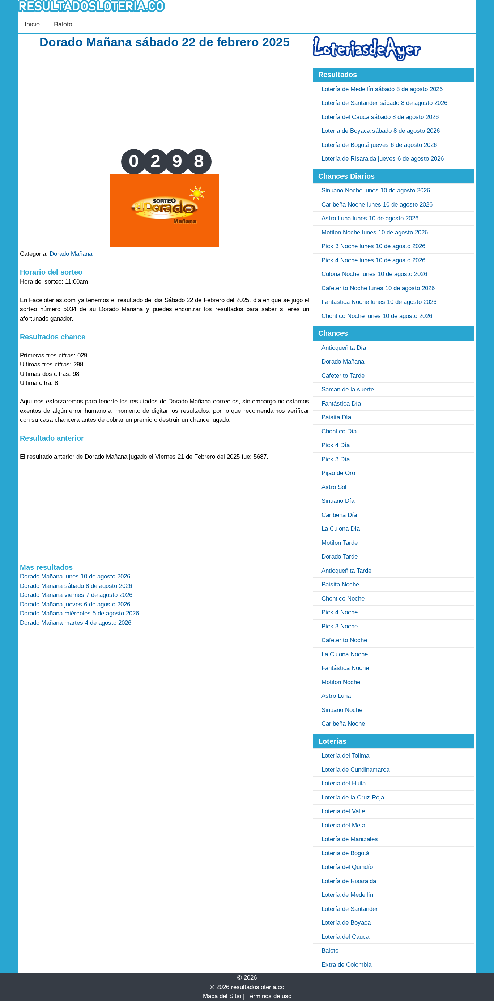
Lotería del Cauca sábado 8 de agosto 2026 (380, 117)
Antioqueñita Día (343, 347)
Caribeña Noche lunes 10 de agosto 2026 (377, 204)
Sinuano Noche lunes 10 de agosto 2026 (375, 190)
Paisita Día (336, 417)
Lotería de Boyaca (346, 922)
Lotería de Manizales (349, 839)
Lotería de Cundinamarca (355, 769)
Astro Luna (336, 695)
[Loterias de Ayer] (367, 59)
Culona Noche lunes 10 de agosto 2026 (374, 274)
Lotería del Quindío (347, 867)
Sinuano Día (337, 500)
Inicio (32, 24)
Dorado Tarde (339, 556)
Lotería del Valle (343, 811)
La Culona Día (340, 528)
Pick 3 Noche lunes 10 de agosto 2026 (373, 246)
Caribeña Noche (343, 723)
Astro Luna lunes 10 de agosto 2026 (369, 218)
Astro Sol (333, 487)
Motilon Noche (340, 682)
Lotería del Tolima (345, 755)
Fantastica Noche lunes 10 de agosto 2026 (378, 301)
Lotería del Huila (343, 783)
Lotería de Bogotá (345, 853)
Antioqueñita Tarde (346, 570)
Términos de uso (268, 996)
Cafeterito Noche (344, 640)
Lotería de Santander (349, 908)
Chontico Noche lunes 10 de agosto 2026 (376, 316)
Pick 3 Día (335, 459)
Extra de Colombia (346, 964)
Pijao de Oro (338, 473)
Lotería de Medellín (347, 894)
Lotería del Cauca (345, 936)
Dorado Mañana (71, 253)
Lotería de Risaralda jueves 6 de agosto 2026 (382, 158)
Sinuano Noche (341, 710)
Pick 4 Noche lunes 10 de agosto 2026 (373, 260)
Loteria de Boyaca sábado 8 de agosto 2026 (380, 130)
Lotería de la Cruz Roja (352, 797)
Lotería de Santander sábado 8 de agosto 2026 (384, 102)
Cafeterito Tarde (343, 375)
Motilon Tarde (339, 542)
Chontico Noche (343, 598)
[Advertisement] (164, 98)
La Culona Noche (344, 654)
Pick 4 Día (335, 445)
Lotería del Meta (343, 825)
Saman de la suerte (347, 389)
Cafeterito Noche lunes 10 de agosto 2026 (378, 288)
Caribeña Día (339, 515)
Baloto (63, 24)
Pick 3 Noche (339, 626)
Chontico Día (339, 431)
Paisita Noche (340, 584)
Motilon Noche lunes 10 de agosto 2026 (374, 232)
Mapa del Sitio (222, 996)
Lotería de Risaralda (348, 881)
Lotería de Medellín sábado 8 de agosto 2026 (382, 89)
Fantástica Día (341, 403)
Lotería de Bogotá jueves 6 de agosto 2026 (379, 144)
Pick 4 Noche (339, 612)
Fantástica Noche (345, 668)
